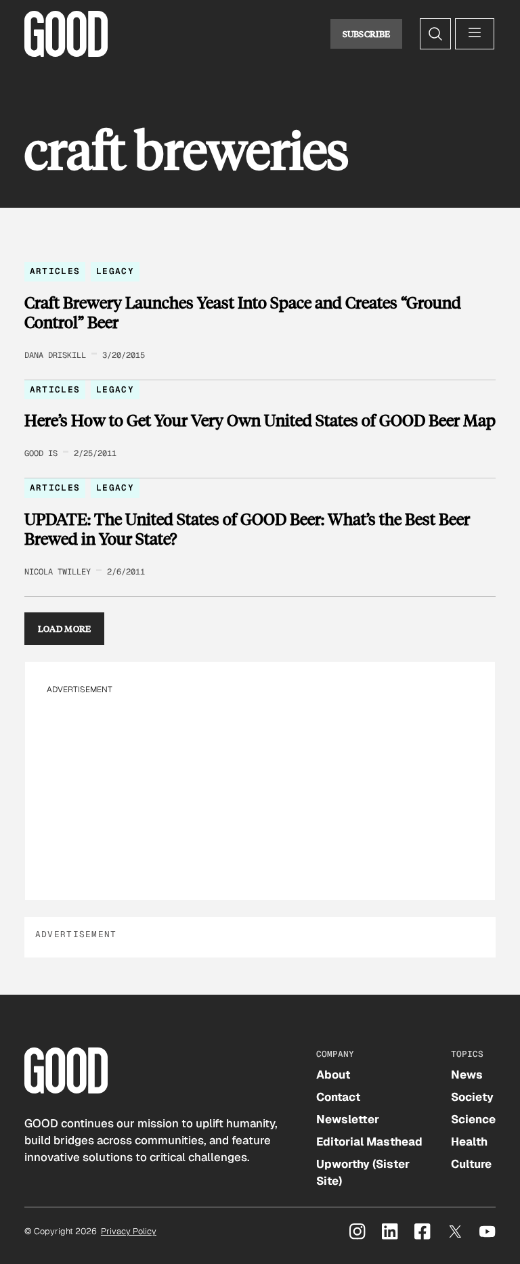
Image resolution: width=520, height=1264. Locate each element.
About (333, 1074)
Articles (55, 271)
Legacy (115, 271)
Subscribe (367, 33)
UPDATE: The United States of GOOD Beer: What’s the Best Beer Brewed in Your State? (247, 529)
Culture (471, 1163)
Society (472, 1096)
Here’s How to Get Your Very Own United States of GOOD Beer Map (260, 420)
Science (473, 1119)
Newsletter (347, 1119)
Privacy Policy (128, 1231)
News (467, 1074)
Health (469, 1141)
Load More (64, 628)
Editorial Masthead (369, 1141)
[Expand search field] (435, 33)
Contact (338, 1096)
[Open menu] (474, 33)
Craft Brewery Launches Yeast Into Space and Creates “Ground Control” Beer (242, 312)
